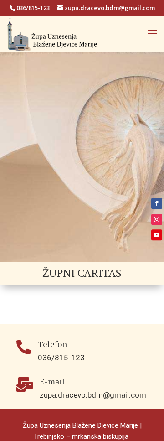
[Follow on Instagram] (156, 219)
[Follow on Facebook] (156, 203)
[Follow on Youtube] (156, 234)
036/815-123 (33, 8)
